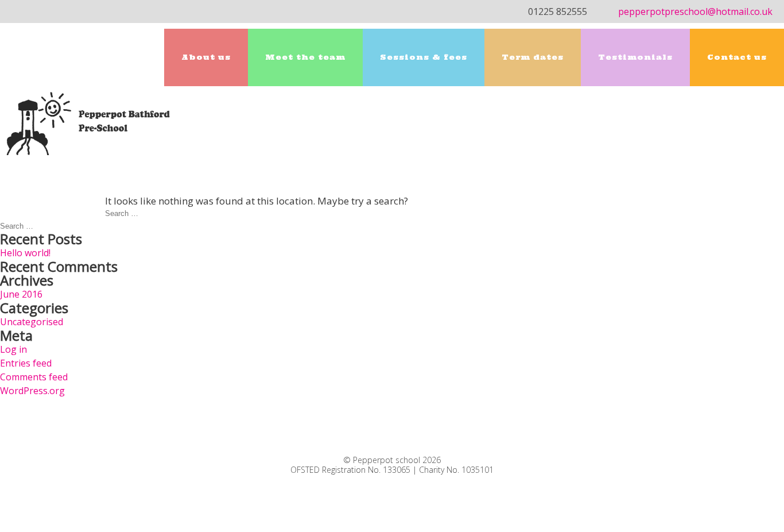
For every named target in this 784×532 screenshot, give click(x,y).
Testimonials (635, 57)
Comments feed (34, 377)
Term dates (533, 57)
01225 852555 (557, 11)
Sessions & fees (423, 57)
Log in (13, 349)
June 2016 (21, 294)
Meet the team (305, 57)
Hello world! (25, 252)
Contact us (737, 57)
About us (206, 57)
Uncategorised (31, 321)
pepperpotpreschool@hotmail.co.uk (695, 11)
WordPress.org (32, 390)
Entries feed (26, 363)
